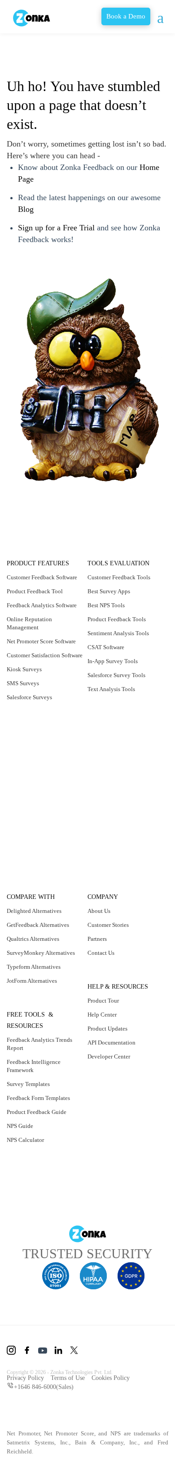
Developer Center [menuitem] (112, 1056)
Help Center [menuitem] (104, 1014)
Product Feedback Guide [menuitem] (40, 1112)
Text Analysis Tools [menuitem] (112, 689)
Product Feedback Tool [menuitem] (38, 599)
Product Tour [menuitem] (105, 1000)
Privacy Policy (26, 1377)
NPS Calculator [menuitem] (26, 1139)
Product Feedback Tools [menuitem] (120, 619)
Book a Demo (116, 17)
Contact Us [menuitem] (103, 952)
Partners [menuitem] (99, 938)
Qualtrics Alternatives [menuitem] (36, 938)
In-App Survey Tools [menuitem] (114, 661)
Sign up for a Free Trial (60, 227)
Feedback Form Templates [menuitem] (43, 1098)
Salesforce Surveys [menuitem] (32, 729)
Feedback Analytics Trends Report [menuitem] (42, 1043)
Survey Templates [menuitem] (30, 1084)
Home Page (39, 178)
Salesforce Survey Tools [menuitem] (119, 675)
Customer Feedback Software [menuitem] (34, 581)
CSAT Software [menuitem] (108, 647)
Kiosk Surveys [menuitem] (24, 701)
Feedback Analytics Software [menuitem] (32, 617)
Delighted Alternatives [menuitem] (37, 910)
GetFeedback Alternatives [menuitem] (42, 924)
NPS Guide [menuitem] (20, 1126)
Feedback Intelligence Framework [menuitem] (36, 1066)
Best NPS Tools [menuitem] (107, 605)
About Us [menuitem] (100, 910)
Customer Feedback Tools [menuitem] (123, 577)
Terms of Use (71, 1377)
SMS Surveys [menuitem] (23, 715)
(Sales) (47, 1385)
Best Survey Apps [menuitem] (111, 591)
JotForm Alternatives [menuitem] (35, 980)
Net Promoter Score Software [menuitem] (34, 661)
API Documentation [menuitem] (113, 1042)
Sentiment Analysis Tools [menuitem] (120, 633)
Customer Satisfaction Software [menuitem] (37, 683)
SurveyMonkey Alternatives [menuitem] (43, 952)
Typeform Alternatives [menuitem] (37, 966)
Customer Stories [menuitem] (111, 924)
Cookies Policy (117, 1377)
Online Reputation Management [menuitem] (31, 639)
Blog (63, 209)
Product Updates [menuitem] (110, 1028)
